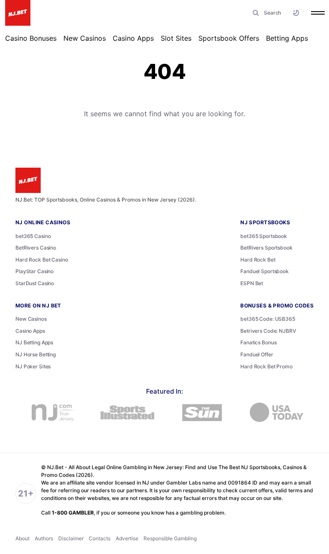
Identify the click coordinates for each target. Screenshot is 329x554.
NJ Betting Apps (34, 342)
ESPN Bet (251, 283)
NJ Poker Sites (33, 366)
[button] (265, 12)
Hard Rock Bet (257, 259)
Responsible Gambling (170, 538)
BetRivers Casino (35, 247)
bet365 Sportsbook (263, 236)
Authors (44, 538)
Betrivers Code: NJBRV (268, 331)
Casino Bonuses (31, 38)
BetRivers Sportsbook (266, 247)
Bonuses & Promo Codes (277, 305)
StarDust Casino (34, 283)
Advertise (127, 538)
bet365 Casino (33, 236)
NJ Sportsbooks (265, 222)
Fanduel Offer (256, 354)
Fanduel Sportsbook (264, 271)
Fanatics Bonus (258, 342)
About (22, 538)
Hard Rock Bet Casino (41, 259)
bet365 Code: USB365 (267, 319)
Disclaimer (71, 538)
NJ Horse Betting (35, 354)
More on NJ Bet (38, 305)
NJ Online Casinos (42, 222)
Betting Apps (287, 38)
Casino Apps (133, 38)
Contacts (100, 538)
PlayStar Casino (34, 271)
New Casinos (84, 38)
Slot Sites (176, 38)
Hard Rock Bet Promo (266, 366)
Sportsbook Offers (228, 38)
